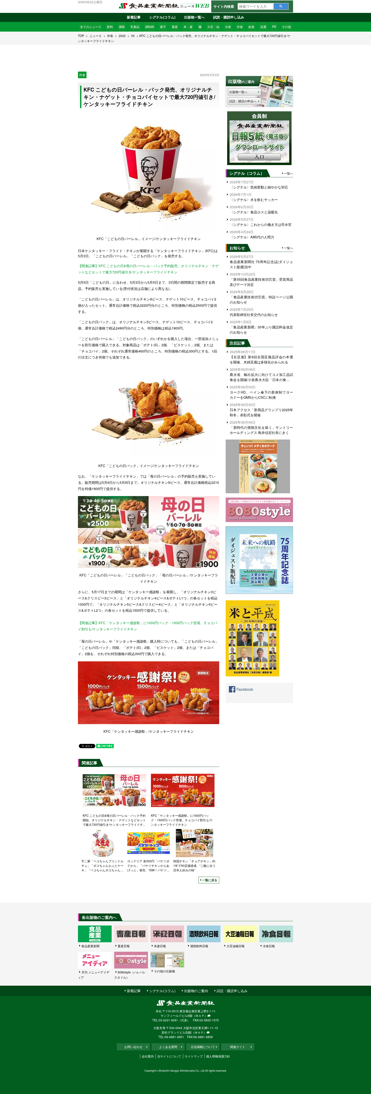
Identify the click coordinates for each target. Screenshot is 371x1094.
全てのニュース (90, 27)
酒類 (122, 27)
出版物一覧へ (194, 17)
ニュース (96, 36)
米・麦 (188, 27)
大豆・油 (213, 27)
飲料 (110, 27)
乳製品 (135, 27)
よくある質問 (168, 1047)
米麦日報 (160, 946)
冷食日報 (269, 946)
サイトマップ (194, 1056)
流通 (263, 27)
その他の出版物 (164, 971)
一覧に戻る (209, 880)
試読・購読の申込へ (242, 101)
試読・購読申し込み (228, 17)
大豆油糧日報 (236, 946)
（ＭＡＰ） (199, 1015)
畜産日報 (124, 946)
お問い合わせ (133, 1047)
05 (133, 36)
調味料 (149, 27)
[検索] (281, 6)
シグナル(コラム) (162, 17)
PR (274, 27)
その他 (286, 27)
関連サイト (237, 1047)
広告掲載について (203, 1047)
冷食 (228, 27)
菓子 (163, 27)
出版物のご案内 (196, 990)
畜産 (175, 27)
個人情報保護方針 (218, 1056)
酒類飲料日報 (199, 946)
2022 (122, 36)
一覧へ (288, 173)
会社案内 (148, 1056)
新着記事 (134, 17)
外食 (240, 27)
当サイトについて (169, 1056)
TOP (81, 36)
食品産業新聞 (90, 946)
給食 (251, 27)
